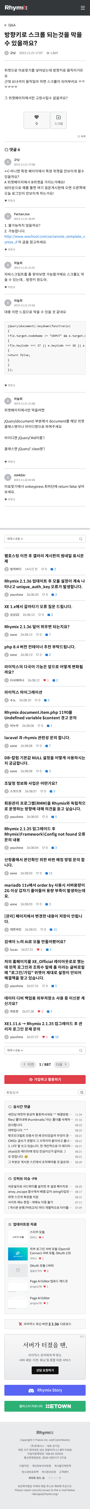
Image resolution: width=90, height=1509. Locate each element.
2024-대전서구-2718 (54, 1457)
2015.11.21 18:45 (24, 218)
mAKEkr (20, 475)
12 (56, 1037)
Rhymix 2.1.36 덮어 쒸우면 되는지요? (36, 626)
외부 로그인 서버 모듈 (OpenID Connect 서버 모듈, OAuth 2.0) (50, 1251)
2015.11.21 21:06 (24, 305)
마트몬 (14, 1011)
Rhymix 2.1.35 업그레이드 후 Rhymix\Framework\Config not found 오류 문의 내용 (44, 834)
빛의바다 (15, 569)
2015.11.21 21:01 (24, 267)
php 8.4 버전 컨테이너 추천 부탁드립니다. (40, 647)
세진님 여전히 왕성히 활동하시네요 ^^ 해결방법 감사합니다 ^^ (47, 1114)
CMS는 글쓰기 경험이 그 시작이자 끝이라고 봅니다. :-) (42, 1141)
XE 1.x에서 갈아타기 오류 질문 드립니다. (38, 606)
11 (50, 873)
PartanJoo (22, 214)
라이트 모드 (35, 1478)
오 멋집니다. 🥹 (18, 1157)
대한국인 (15, 929)
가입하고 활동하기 (47, 1079)
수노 (13, 700)
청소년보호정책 (30, 1472)
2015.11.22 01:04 (24, 480)
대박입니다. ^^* (18, 1130)
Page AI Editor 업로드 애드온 (49, 1281)
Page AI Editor (40, 1298)
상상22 (14, 615)
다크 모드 (53, 1478)
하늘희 (18, 263)
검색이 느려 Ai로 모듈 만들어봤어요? (35, 941)
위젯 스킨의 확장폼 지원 (23, 1197)
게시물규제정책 (62, 1465)
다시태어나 (17, 680)
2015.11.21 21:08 (24, 403)
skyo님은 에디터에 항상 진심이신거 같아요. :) (37, 1151)
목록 (83, 136)
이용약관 (24, 1465)
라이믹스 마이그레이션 (23, 692)
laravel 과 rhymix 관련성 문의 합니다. (37, 737)
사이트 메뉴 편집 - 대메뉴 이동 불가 (30, 1202)
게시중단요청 (49, 1472)
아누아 (14, 726)
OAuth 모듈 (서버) (42, 1266)
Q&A (11, 25)
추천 (11, 200)
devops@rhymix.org (45, 1494)
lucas (14, 950)
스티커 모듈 (37, 1232)
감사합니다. (15, 1125)
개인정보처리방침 (41, 1465)
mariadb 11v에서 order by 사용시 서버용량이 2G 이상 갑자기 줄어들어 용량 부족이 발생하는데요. (44, 891)
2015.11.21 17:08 (24, 164)
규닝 (13, 53)
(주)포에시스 (37, 1446)
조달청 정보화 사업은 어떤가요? (30, 783)
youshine (16, 595)
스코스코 (15, 791)
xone (13, 635)
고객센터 (64, 1472)
